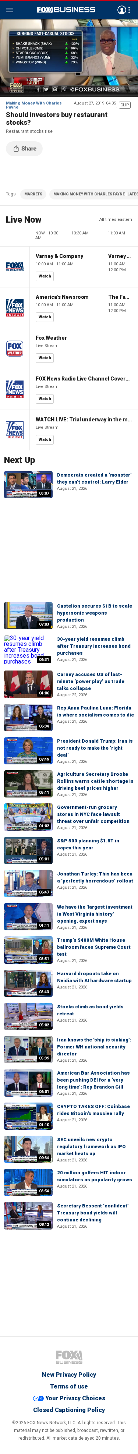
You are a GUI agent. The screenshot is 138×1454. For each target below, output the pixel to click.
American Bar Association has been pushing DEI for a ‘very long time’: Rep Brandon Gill (93, 1080)
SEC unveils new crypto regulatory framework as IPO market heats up (91, 1146)
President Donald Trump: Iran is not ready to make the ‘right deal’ (95, 748)
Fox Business (66, 10)
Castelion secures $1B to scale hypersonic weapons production (94, 613)
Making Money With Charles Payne (34, 105)
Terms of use (69, 1386)
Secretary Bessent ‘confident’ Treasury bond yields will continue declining (93, 1213)
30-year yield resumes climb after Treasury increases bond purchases (94, 646)
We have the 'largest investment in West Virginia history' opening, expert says (94, 914)
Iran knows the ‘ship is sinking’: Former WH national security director (94, 1047)
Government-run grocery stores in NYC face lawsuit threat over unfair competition (93, 814)
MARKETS (33, 194)
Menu (9, 10)
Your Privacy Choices (75, 1398)
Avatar (121, 10)
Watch (45, 276)
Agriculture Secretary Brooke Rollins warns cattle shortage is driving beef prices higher (95, 781)
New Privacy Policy (69, 1374)
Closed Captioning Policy (69, 1410)
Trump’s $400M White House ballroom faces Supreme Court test (94, 947)
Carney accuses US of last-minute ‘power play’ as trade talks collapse (90, 681)
